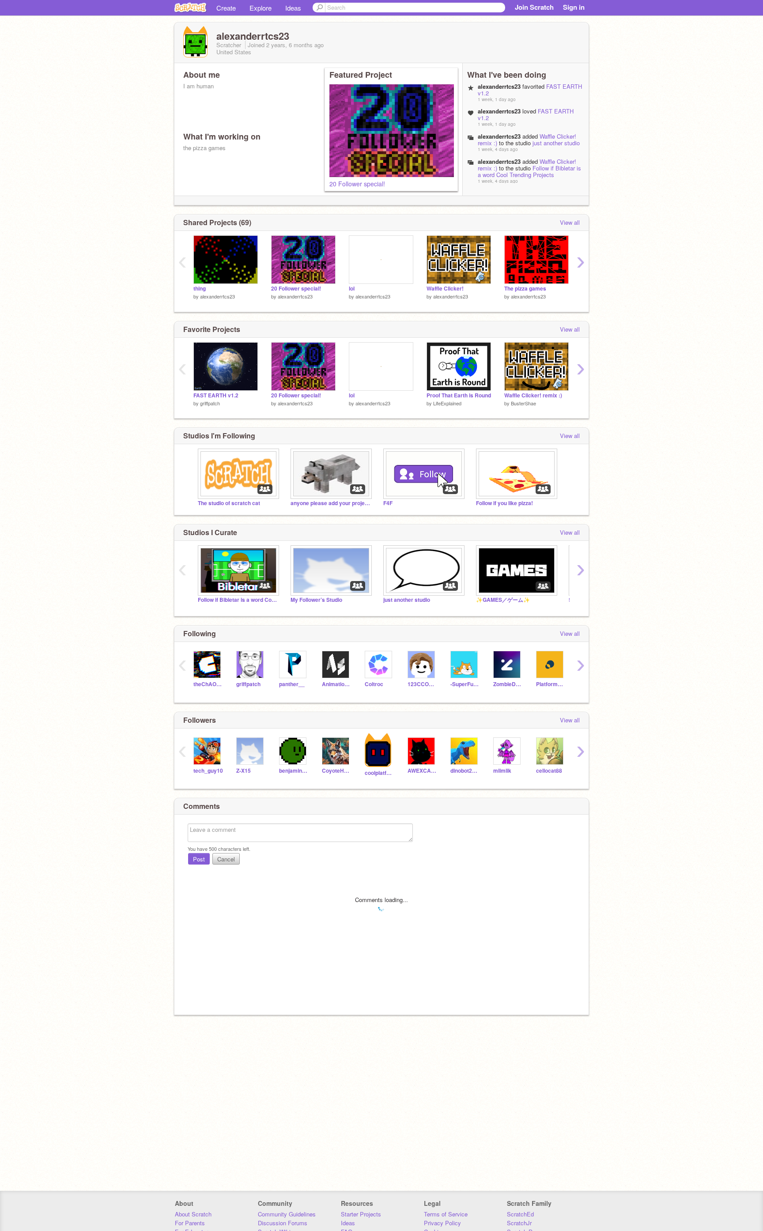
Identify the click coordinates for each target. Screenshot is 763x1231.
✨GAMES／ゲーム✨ (503, 600)
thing (199, 288)
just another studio (556, 143)
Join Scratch (534, 7)
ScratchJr (519, 1223)
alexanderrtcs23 (499, 136)
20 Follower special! (357, 183)
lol (352, 288)
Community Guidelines (287, 1214)
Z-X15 (243, 770)
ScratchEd (520, 1214)
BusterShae (523, 403)
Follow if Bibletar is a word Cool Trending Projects (529, 171)
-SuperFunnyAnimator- (465, 684)
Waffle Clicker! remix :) (533, 395)
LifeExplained (447, 403)
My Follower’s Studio (316, 600)
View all (570, 222)
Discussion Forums (282, 1223)
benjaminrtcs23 (294, 770)
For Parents (190, 1223)
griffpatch (210, 403)
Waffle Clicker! (445, 288)
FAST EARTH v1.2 (215, 395)
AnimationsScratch (336, 684)
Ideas (293, 7)
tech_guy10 (208, 770)
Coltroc (374, 684)
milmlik (502, 770)
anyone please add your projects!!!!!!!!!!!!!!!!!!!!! (330, 503)
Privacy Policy (442, 1223)
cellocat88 (549, 770)
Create (226, 7)
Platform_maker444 (551, 684)
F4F (388, 503)
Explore (260, 7)
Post (199, 859)
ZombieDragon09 (508, 684)
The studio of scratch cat (229, 503)
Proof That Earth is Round (459, 395)
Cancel (226, 859)
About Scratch (193, 1214)
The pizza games (525, 288)
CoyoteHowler (336, 770)
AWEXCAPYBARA (422, 770)
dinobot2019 (465, 770)
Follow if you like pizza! (504, 503)
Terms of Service (446, 1214)
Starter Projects (361, 1214)
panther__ (292, 684)
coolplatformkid (379, 773)
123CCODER (422, 684)
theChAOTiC (208, 684)
